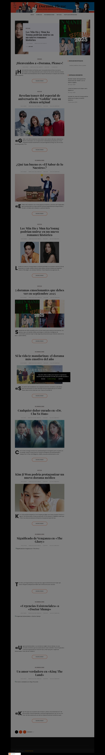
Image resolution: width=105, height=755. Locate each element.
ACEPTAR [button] (60, 379)
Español (13, 753)
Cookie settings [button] (51, 379)
